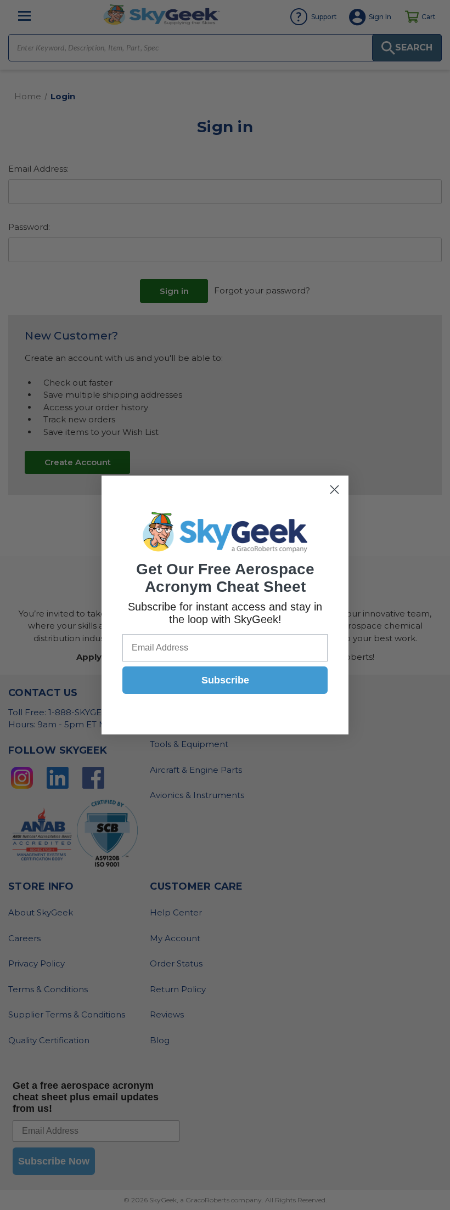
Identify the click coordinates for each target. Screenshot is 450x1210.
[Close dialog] (334, 489)
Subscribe (225, 680)
